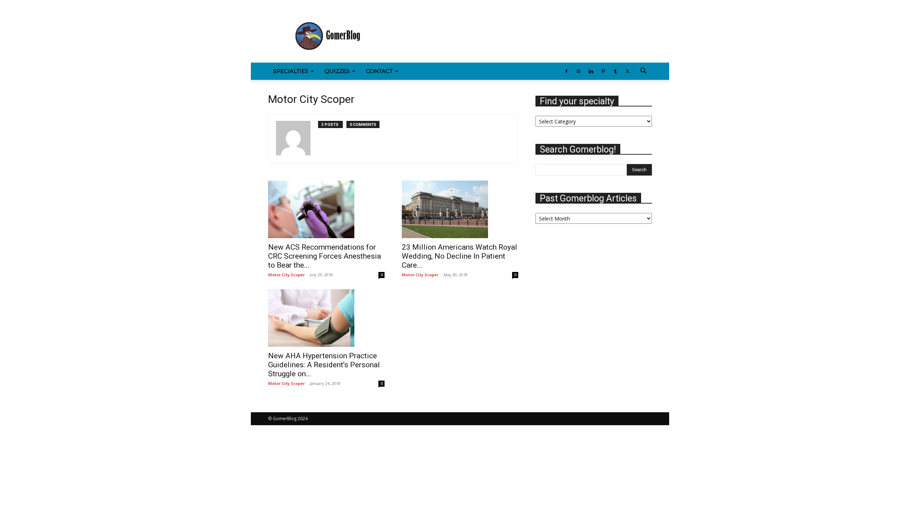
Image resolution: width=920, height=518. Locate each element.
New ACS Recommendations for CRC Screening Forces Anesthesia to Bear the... (324, 256)
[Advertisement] (521, 36)
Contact (379, 71)
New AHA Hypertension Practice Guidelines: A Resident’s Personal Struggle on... (324, 364)
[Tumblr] (321, 5)
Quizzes (337, 71)
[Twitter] (332, 5)
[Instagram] (285, 5)
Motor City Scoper (286, 274)
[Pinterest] (309, 5)
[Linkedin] (297, 5)
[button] (643, 71)
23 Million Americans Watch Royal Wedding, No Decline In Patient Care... (459, 256)
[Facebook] (273, 5)
